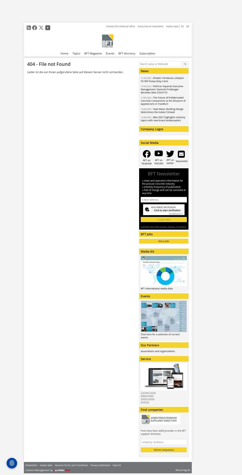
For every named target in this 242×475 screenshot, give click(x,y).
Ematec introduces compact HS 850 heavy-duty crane (162, 79)
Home (64, 53)
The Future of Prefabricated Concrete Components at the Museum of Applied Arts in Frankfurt (163, 100)
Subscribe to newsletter (150, 26)
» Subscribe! (164, 219)
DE (182, 26)
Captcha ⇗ (176, 214)
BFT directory (126, 53)
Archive (145, 402)
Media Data (147, 395)
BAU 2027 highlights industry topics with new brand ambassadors (163, 119)
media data (172, 26)
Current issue (148, 392)
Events (110, 53)
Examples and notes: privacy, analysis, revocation (163, 226)
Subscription (147, 53)
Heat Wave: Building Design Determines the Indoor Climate (162, 110)
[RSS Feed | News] (28, 27)
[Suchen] (185, 63)
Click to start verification (167, 210)
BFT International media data (157, 288)
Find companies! (165, 449)
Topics (76, 53)
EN (187, 26)
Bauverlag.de (183, 470)
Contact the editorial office (120, 26)
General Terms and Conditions (71, 465)
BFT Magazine (93, 53)
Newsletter (32, 465)
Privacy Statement (100, 465)
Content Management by (40, 470)
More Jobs (163, 241)
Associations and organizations (158, 351)
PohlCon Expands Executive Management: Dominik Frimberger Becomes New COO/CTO (162, 89)
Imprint (117, 465)
